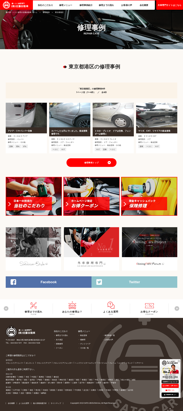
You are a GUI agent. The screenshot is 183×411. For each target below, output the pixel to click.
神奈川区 (62, 380)
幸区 (27, 377)
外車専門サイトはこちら (169, 5)
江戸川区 (16, 390)
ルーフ (121, 363)
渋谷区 (45, 390)
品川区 (130, 390)
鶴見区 (103, 380)
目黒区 (36, 393)
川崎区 (20, 377)
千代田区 (77, 390)
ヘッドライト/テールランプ (85, 363)
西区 (77, 380)
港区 (31, 390)
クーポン (59, 348)
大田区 (101, 390)
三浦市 (74, 383)
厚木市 (59, 383)
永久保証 (59, 340)
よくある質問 (24, 403)
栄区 (25, 380)
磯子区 (19, 380)
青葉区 (84, 380)
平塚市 (113, 383)
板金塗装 (83, 335)
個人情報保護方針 (40, 403)
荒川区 (38, 390)
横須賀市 (25, 383)
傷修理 (82, 340)
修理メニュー (84, 331)
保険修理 (59, 344)
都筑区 (110, 380)
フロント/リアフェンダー (63, 363)
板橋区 (123, 390)
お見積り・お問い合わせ (171, 385)
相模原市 (90, 383)
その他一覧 (84, 348)
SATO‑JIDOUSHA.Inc (92, 403)
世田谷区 (68, 390)
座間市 (67, 383)
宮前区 (48, 377)
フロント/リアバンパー (14, 363)
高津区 (41, 377)
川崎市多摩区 (11, 377)
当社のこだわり (61, 331)
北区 (22, 393)
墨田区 (28, 393)
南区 (117, 380)
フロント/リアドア (44, 363)
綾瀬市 (8, 383)
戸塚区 (39, 380)
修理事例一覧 (110, 335)
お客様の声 (109, 340)
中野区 (115, 390)
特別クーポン (171, 390)
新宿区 (52, 390)
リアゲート (139, 363)
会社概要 (11, 403)
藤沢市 (106, 383)
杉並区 (60, 390)
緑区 (134, 380)
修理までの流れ (62, 335)
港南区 (47, 380)
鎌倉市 (43, 383)
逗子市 (82, 383)
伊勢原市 (16, 383)
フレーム (112, 363)
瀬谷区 (71, 380)
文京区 (8, 393)
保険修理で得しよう (171, 394)
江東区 (24, 390)
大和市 (98, 383)
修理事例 (46, 12)
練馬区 (43, 393)
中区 (96, 380)
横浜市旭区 (10, 380)
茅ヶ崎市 (51, 383)
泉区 (91, 380)
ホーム (21, 12)
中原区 (34, 377)
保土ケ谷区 (125, 380)
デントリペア (85, 344)
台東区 (93, 390)
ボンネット (30, 363)
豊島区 (15, 393)
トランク (129, 363)
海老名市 (34, 383)
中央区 (108, 390)
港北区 (54, 380)
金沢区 (32, 380)
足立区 (86, 390)
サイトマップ (56, 403)
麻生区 (56, 377)
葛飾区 (8, 390)
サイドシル (102, 363)
